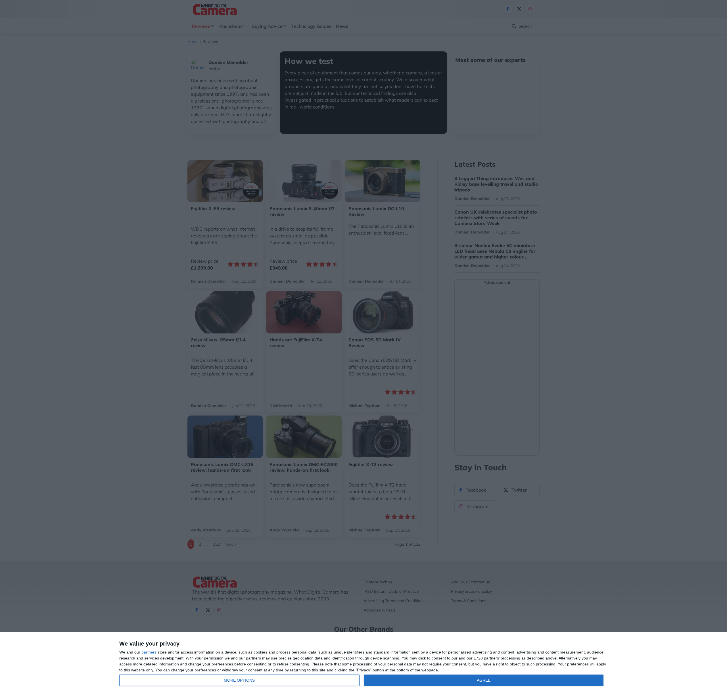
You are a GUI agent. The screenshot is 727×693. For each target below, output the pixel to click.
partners (148, 652)
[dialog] (363, 662)
